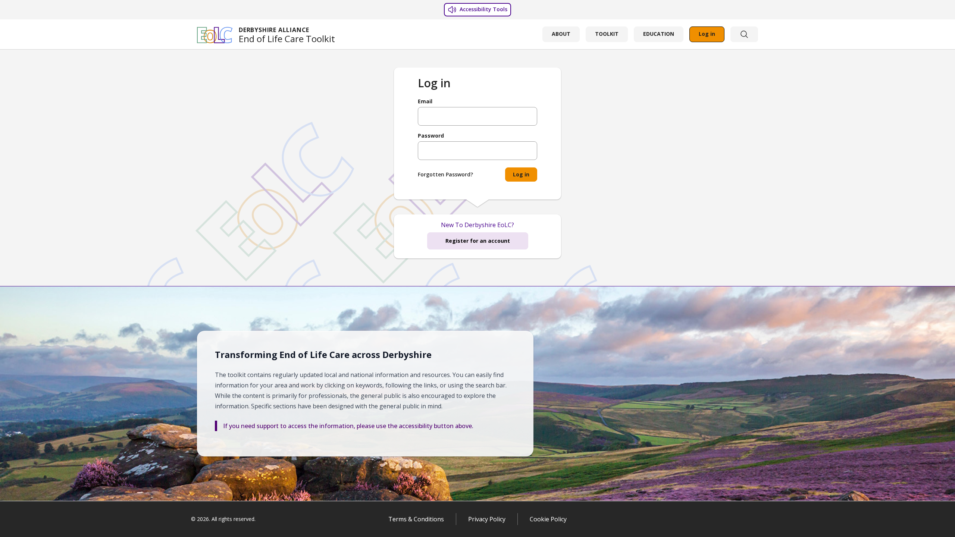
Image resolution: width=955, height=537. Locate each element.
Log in (707, 33)
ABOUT (561, 33)
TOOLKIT (607, 33)
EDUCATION (658, 33)
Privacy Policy (486, 519)
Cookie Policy (548, 519)
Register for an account (477, 240)
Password (431, 135)
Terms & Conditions (416, 519)
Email (425, 101)
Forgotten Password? (445, 174)
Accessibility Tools (482, 9)
